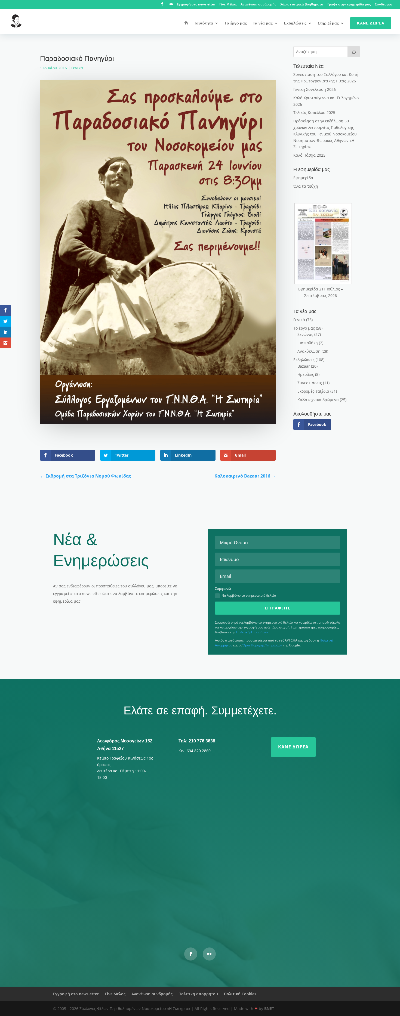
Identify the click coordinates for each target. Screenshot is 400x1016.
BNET (269, 1008)
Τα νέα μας (263, 23)
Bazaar (303, 366)
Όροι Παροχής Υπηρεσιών (262, 645)
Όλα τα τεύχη (305, 186)
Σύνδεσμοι (383, 5)
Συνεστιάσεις (309, 382)
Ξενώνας (305, 334)
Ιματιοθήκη (307, 342)
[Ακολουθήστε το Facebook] (190, 954)
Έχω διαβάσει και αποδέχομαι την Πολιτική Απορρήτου (158, 896)
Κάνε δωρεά (293, 747)
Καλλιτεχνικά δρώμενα (318, 399)
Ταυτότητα (203, 23)
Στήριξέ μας (328, 23)
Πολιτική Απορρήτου (252, 632)
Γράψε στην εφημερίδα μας (349, 5)
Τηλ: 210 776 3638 (197, 741)
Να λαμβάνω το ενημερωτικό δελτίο (248, 595)
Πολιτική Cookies (240, 993)
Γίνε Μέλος (227, 5)
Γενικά (77, 67)
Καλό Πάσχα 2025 (309, 155)
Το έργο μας (235, 23)
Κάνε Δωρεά (370, 23)
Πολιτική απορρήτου (198, 993)
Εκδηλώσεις (295, 23)
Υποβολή (280, 910)
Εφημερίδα (303, 177)
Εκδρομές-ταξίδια (313, 391)
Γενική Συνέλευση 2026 (314, 89)
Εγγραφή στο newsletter (196, 5)
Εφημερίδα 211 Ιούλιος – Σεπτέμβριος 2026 (320, 292)
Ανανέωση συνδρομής (258, 5)
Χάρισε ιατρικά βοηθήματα (301, 5)
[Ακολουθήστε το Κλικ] (209, 954)
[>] (353, 51)
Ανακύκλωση (309, 351)
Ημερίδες (305, 374)
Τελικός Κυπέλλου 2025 (314, 112)
